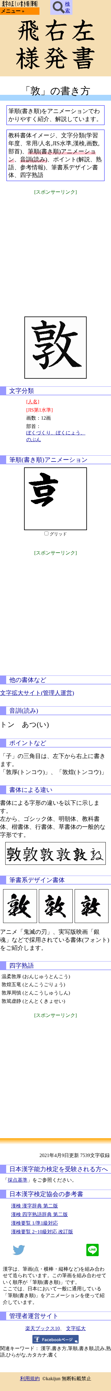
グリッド (58, 534)
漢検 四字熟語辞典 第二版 (39, 1214)
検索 (67, 7)
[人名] (32, 401)
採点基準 (17, 1180)
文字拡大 (76, 1328)
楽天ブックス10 (42, 1328)
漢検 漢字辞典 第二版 (34, 1205)
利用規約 (30, 1378)
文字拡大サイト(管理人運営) (37, 693)
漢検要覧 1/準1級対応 (34, 1223)
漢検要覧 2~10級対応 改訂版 (42, 1231)
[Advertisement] (55, 251)
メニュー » (12, 11)
